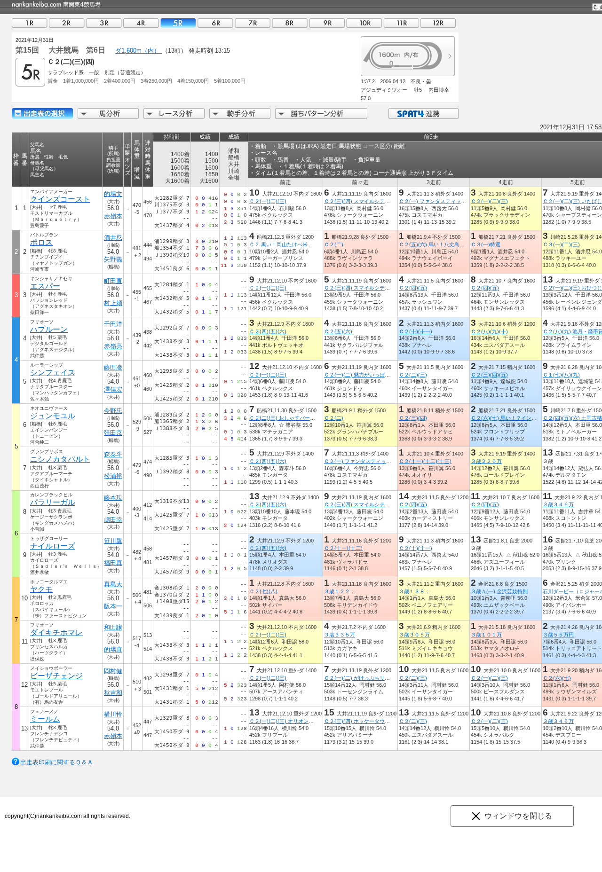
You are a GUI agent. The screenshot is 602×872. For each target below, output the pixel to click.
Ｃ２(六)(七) (557, 678)
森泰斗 (113, 454)
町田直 (113, 280)
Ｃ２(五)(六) (338, 331)
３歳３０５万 (414, 634)
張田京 (113, 432)
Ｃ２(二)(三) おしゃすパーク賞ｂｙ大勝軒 (297, 418)
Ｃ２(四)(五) (413, 288)
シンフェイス (52, 373)
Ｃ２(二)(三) (413, 374)
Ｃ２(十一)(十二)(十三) (425, 461)
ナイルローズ (52, 546)
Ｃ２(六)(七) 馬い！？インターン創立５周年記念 (527, 418)
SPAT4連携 (423, 113)
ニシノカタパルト (60, 459)
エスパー (45, 286)
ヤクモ (41, 589)
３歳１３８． (414, 591)
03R (104, 23)
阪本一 (113, 606)
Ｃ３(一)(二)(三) (561, 244)
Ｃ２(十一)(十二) (343, 548)
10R (364, 23)
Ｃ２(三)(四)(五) (489, 374)
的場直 (113, 649)
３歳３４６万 (558, 504)
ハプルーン (49, 329)
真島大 (113, 584)
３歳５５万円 (558, 634)
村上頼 (113, 302)
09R (327, 23)
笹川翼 (113, 540)
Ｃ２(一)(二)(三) (267, 201)
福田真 (113, 562)
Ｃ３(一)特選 (485, 244)
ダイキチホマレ (56, 632)
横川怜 (113, 714)
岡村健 (113, 671)
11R (401, 23)
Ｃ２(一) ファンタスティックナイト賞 (443, 201)
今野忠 (113, 410)
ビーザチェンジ (56, 676)
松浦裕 (113, 475)
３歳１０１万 (486, 634)
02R (67, 23)
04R (141, 23)
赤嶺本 (113, 216)
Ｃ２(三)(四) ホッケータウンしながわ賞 (370, 721)
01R (30, 23)
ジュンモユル (52, 416)
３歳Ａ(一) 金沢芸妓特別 (499, 591)
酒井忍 (113, 237)
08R (290, 23)
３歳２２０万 (486, 461)
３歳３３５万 (339, 634)
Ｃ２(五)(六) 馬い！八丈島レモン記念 (442, 244)
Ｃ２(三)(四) (413, 418)
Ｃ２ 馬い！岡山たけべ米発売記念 (288, 244)
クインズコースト (60, 199)
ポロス (41, 242)
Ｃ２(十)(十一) (415, 331)
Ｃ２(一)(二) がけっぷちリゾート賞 (364, 678)
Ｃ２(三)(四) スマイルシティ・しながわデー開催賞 (383, 201)
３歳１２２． (339, 591)
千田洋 (113, 324)
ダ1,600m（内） (138, 50)
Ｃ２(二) (333, 244)
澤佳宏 (113, 389)
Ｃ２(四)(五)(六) (267, 331)
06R (215, 23)
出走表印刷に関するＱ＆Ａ (56, 762)
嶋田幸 (113, 519)
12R (438, 23)
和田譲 (113, 627)
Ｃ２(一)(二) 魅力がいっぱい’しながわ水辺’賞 (376, 374)
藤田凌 (113, 367)
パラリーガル (52, 502)
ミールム (45, 719)
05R (178, 23)
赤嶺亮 (113, 346)
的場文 (113, 193)
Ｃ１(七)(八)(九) (561, 374)
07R (252, 23)
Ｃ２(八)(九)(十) (489, 331)
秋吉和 (113, 692)
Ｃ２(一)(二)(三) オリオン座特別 (286, 721)
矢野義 (113, 259)
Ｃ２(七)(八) (263, 591)
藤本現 (113, 497)
